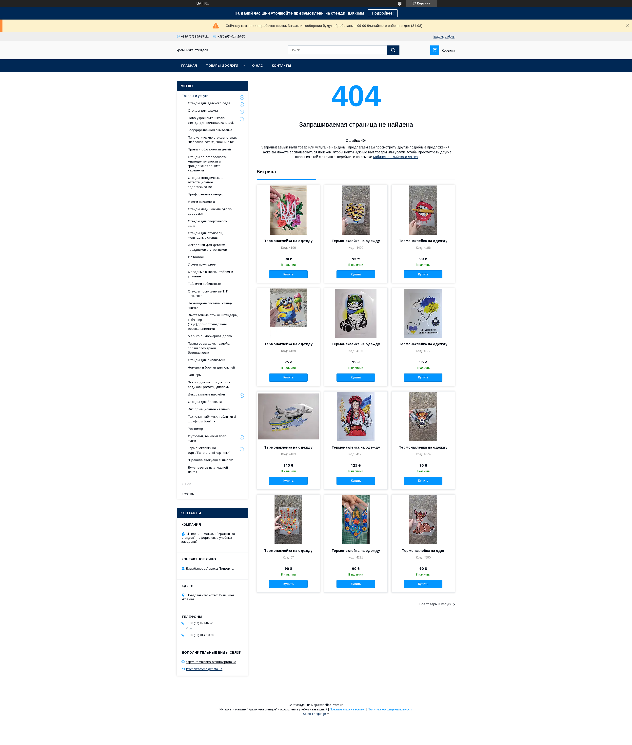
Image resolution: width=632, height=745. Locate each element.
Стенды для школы (203, 110)
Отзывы (188, 494)
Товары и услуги (222, 65)
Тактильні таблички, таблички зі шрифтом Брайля (212, 419)
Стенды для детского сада (209, 103)
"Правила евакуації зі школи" (210, 460)
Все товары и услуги (435, 604)
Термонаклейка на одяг (423, 551)
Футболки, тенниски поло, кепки (207, 438)
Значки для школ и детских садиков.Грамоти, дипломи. (209, 384)
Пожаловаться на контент (348, 709)
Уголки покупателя (202, 264)
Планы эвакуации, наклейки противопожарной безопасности (209, 348)
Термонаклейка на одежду (288, 241)
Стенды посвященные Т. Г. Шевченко (208, 294)
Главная (189, 65)
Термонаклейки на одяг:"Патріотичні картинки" (209, 450)
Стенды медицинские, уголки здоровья (210, 211)
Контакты (281, 65)
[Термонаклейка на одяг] (423, 519)
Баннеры (194, 375)
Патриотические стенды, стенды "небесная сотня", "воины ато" (212, 140)
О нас (257, 65)
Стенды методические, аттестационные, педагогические (205, 182)
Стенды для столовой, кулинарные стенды (205, 235)
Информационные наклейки (209, 409)
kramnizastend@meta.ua (204, 669)
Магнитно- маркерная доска (210, 336)
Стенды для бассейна (205, 402)
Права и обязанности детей (209, 149)
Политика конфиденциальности (390, 709)
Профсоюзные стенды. (205, 194)
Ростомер (195, 429)
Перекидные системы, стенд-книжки (210, 305)
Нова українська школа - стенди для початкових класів (211, 120)
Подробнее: (383, 13)
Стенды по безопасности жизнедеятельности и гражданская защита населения (207, 163)
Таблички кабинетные (204, 284)
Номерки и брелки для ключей (211, 367)
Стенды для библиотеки (206, 360)
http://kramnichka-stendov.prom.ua (211, 662)
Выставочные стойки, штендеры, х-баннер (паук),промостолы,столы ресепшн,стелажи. (213, 322)
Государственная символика (210, 130)
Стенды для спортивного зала (207, 223)
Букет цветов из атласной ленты (208, 470)
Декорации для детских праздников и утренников (207, 247)
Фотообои (196, 257)
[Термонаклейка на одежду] (288, 209)
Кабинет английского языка (395, 157)
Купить (288, 274)
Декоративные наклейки (206, 394)
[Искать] (393, 50)
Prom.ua (337, 705)
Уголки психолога (201, 202)
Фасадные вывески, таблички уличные (210, 274)
